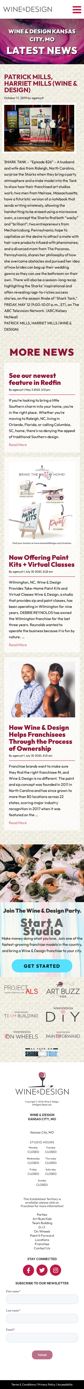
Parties (42, 1214)
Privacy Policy (46, 1384)
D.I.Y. (42, 1227)
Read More (18, 444)
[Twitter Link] (42, 1270)
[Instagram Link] (55, 1270)
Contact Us (42, 1248)
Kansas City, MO (42, 1132)
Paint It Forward (42, 1235)
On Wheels (42, 1231)
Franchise (42, 1244)
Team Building (42, 1223)
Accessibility (65, 1384)
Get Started (42, 966)
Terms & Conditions (23, 1384)
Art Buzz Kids (42, 1219)
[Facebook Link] (28, 1270)
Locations (42, 1240)
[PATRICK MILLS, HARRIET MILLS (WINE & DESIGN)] (39, 150)
